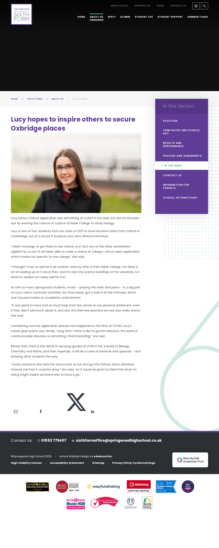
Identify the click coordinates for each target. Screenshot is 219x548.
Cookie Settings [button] (144, 463)
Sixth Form (34, 98)
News (160, 5)
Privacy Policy (122, 463)
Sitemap (98, 463)
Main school (120, 5)
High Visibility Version (26, 463)
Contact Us (178, 5)
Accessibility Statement (67, 463)
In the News (80, 98)
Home (14, 98)
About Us (57, 98)
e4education (103, 456)
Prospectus (143, 5)
